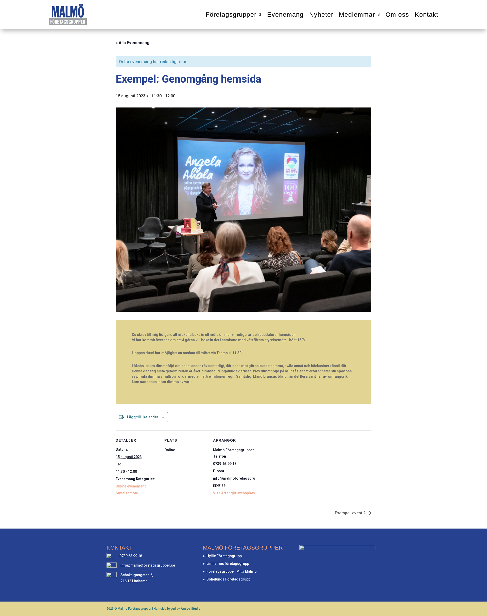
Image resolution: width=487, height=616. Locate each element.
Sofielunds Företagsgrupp (228, 579)
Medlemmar (357, 14)
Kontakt (426, 14)
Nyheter (321, 14)
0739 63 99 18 (130, 556)
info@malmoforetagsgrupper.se (147, 565)
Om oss (397, 14)
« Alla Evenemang (132, 42)
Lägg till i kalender (142, 417)
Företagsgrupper (231, 14)
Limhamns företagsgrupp (227, 563)
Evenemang (285, 14)
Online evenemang (131, 486)
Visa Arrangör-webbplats (234, 493)
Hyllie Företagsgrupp (224, 556)
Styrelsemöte (127, 493)
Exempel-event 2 (351, 513)
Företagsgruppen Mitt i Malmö (231, 571)
